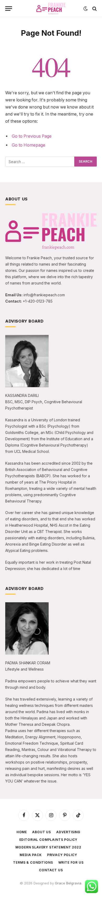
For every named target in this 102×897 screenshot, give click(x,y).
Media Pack (31, 855)
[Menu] (8, 8)
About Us (41, 832)
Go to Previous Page (32, 136)
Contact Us (51, 870)
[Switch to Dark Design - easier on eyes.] (85, 8)
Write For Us (71, 862)
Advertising (68, 832)
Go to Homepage (28, 145)
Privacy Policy (62, 855)
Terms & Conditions (33, 862)
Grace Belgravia (68, 883)
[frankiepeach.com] (51, 8)
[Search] (94, 8)
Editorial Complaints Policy (48, 840)
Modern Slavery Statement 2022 (48, 847)
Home (21, 832)
